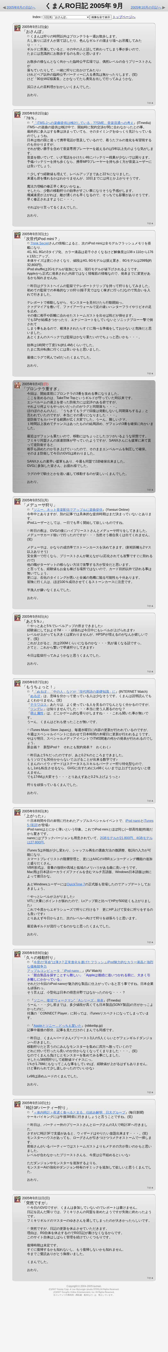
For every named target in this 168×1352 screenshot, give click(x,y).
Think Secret (39, 243)
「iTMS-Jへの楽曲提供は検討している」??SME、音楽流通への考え (84, 123)
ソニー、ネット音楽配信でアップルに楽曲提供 (68, 509)
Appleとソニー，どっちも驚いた (58, 1025)
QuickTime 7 (76, 884)
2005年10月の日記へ (146, 7)
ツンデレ (36, 709)
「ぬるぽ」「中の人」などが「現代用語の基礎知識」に (75, 691)
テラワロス (38, 704)
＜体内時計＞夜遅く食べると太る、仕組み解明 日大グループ (79, 1112)
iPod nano (132, 820)
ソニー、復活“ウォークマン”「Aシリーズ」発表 (68, 1000)
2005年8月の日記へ (21, 7)
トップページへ (123, 17)
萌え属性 (36, 713)
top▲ (150, 102)
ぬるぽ (35, 696)
